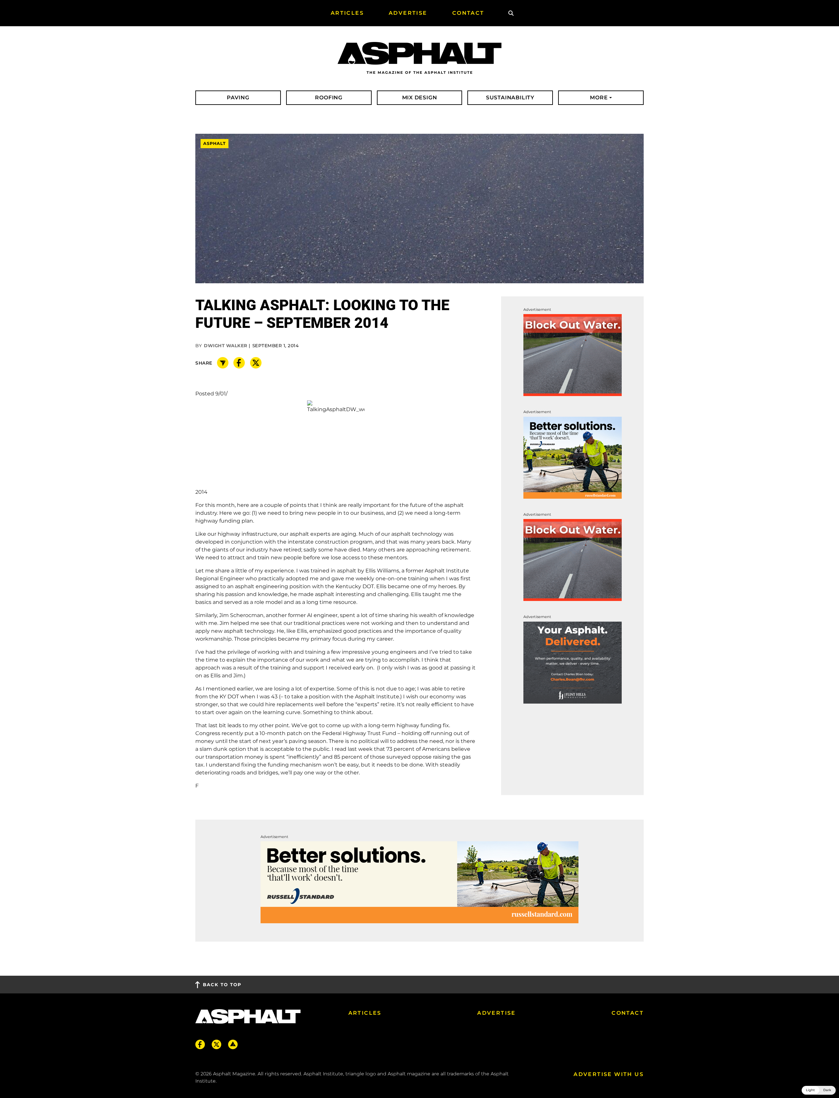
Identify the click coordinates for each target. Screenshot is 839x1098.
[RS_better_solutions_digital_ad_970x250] (419, 882)
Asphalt (214, 143)
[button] (819, 1090)
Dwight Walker (225, 345)
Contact (628, 1013)
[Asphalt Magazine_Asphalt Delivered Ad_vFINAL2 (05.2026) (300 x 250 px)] (572, 662)
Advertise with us (609, 1074)
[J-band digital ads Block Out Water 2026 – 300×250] (572, 355)
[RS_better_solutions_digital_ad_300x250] (572, 457)
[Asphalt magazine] (419, 58)
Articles (364, 1013)
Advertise (496, 1013)
